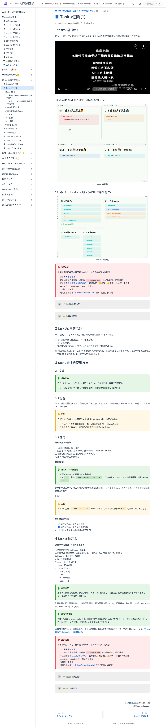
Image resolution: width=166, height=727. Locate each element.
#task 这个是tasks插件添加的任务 (75, 530)
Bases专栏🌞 (10, 69)
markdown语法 (86, 4)
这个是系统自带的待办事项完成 (74, 527)
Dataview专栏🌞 (11, 75)
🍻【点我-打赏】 (70, 316)
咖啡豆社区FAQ (12, 41)
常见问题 (9, 53)
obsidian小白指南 (13, 25)
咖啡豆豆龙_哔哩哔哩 (78, 283)
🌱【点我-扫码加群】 (72, 304)
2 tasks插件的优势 (12, 107)
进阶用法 (8, 194)
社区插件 (8, 184)
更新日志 (121, 4)
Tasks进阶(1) (11, 88)
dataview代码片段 (12, 205)
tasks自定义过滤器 (13, 140)
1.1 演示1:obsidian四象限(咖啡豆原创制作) (19, 96)
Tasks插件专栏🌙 (12, 80)
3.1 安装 (9, 114)
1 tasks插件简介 (11, 92)
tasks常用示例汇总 (13, 136)
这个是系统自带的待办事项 (72, 524)
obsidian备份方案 (13, 29)
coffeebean (62, 23)
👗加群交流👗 (12, 65)
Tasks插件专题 (12, 84)
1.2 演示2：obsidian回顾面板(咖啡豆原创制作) (19, 102)
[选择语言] (134, 4)
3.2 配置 (9, 118)
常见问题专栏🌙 (11, 158)
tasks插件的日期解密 (14, 144)
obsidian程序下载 (13, 37)
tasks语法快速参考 (13, 148)
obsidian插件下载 (13, 45)
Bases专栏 (109, 4)
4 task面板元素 (11, 125)
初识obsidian (11, 21)
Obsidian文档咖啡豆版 (52, 4)
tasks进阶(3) (11, 132)
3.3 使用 (9, 121)
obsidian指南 (70, 4)
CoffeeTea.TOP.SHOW (14, 163)
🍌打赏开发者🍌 (13, 61)
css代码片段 (10, 200)
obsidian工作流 (11, 189)
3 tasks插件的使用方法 (14, 111)
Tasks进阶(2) (11, 128)
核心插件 (8, 179)
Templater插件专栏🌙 (14, 153)
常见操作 (9, 49)
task (60, 36)
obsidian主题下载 (13, 33)
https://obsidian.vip (85, 292)
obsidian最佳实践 (12, 169)
